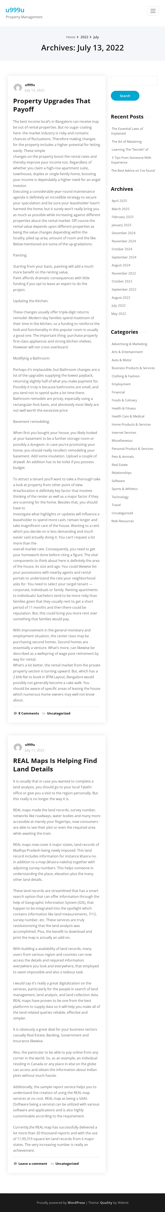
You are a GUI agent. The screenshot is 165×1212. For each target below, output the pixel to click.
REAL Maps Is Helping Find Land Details (55, 764)
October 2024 (122, 249)
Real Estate (120, 465)
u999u (14, 9)
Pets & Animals (123, 456)
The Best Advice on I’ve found (133, 170)
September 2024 (124, 257)
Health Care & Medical (128, 416)
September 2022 (124, 289)
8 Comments (28, 713)
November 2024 (124, 241)
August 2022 (121, 297)
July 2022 (119, 305)
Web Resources (122, 521)
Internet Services (124, 432)
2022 (84, 37)
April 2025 (119, 201)
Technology (120, 497)
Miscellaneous (122, 440)
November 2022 (124, 273)
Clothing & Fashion (126, 376)
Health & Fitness (124, 408)
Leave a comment (32, 1163)
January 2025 (121, 225)
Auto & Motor (122, 360)
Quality (106, 1202)
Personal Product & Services (132, 448)
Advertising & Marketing (129, 344)
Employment (121, 384)
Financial (118, 392)
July (96, 37)
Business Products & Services (133, 368)
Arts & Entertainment (127, 352)
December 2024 (124, 233)
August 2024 (121, 265)
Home (70, 37)
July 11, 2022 (34, 750)
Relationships (121, 472)
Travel (116, 505)
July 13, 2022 (34, 90)
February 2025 (123, 217)
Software (118, 481)
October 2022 (122, 281)
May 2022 (118, 313)
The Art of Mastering (127, 141)
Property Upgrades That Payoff (51, 105)
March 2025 (121, 209)
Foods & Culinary (124, 400)
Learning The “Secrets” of (130, 149)
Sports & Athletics (125, 489)
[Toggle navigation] (153, 10)
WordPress (76, 1202)
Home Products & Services (131, 424)
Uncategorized (58, 713)
